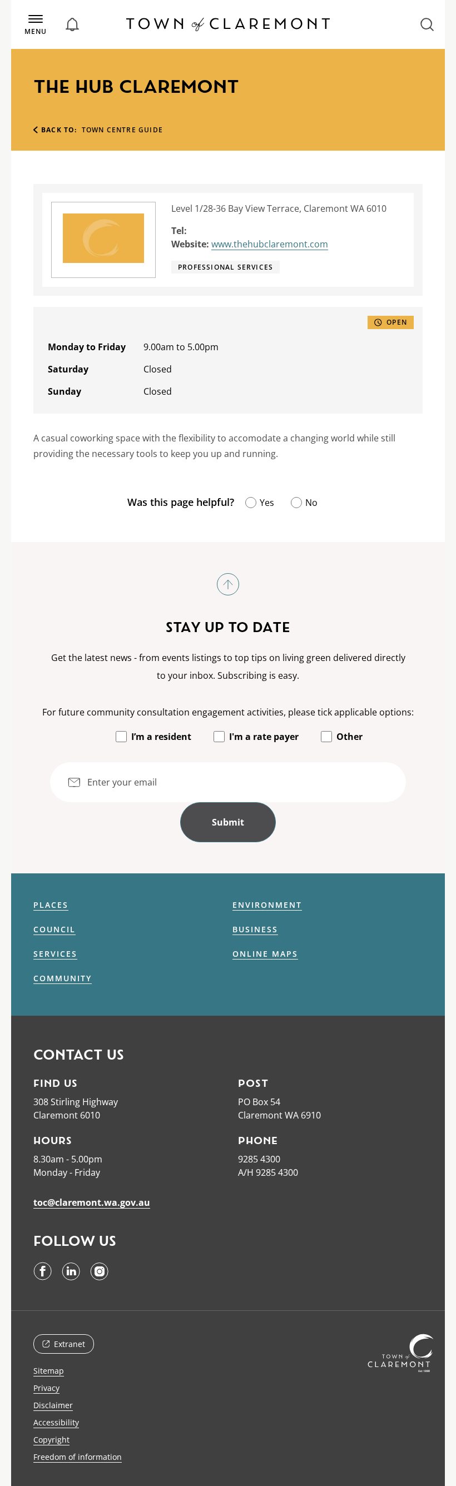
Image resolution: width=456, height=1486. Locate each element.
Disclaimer (53, 1405)
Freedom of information (77, 1457)
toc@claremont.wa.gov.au (91, 1202)
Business (255, 929)
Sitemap (48, 1370)
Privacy (46, 1388)
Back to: (59, 130)
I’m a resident (161, 736)
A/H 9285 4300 (268, 1172)
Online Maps (265, 954)
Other (349, 736)
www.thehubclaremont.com (269, 244)
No (311, 502)
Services (55, 954)
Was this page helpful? (180, 502)
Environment (267, 905)
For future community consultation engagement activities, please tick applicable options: (228, 712)
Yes (267, 502)
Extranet (69, 1344)
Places (50, 905)
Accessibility (56, 1422)
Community (62, 978)
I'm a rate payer (264, 736)
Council (54, 929)
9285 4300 (259, 1159)
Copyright (51, 1439)
